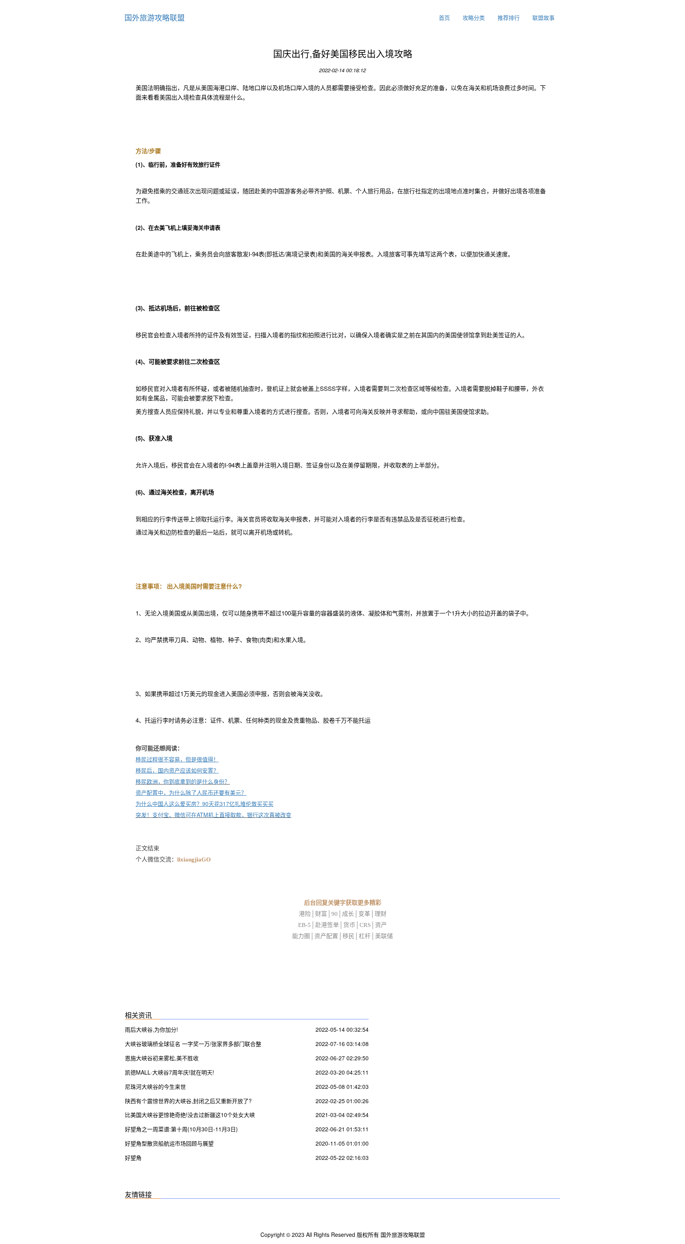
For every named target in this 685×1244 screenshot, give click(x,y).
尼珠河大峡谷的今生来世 (155, 1086)
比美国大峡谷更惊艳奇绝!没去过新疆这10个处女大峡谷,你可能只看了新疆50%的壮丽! (190, 1116)
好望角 (133, 1157)
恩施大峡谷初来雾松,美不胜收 (162, 1058)
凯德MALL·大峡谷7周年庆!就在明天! (169, 1072)
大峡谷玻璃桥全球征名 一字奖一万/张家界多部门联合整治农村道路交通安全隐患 (193, 1045)
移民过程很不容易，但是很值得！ (177, 759)
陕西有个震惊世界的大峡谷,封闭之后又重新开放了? (188, 1101)
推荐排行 (508, 17)
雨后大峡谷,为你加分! (151, 1029)
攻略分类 (474, 17)
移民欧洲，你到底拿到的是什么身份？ (183, 781)
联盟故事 (543, 17)
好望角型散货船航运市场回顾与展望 (169, 1143)
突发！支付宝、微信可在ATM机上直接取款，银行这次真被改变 (213, 815)
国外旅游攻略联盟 (154, 17)
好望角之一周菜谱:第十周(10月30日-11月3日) (181, 1129)
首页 (444, 17)
